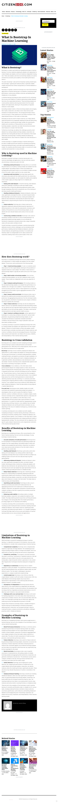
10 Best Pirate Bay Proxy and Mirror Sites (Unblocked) (51, 172)
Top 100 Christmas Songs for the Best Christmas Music (51, 121)
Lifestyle (29, 11)
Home (3, 11)
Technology (19, 11)
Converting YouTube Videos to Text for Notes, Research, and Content (51, 69)
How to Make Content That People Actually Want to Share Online (51, 57)
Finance (13, 11)
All (55, 11)
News (52, 11)
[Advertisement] (22, 24)
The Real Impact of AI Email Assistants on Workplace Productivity (51, 106)
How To (24, 11)
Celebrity (34, 11)
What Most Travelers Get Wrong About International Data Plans (50, 81)
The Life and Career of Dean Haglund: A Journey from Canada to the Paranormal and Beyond (51, 135)
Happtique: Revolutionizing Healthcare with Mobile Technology (51, 148)
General (48, 11)
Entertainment (41, 11)
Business (8, 11)
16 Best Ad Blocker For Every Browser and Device (51, 159)
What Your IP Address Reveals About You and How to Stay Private (51, 94)
